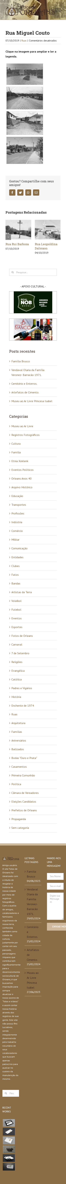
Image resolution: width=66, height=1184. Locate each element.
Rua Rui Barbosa (17, 244)
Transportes (18, 504)
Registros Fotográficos (25, 435)
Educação (17, 496)
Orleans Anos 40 (21, 478)
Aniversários (18, 740)
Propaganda (18, 819)
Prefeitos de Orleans (24, 810)
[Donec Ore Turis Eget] (8, 1123)
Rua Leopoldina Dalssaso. (46, 246)
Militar (15, 539)
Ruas (24, 40)
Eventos (16, 618)
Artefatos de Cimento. (25, 392)
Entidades (17, 557)
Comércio (17, 531)
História (16, 697)
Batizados (17, 749)
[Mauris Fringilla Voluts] (8, 1131)
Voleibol (16, 601)
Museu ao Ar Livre (22, 426)
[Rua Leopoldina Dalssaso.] (47, 229)
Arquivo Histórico (21, 487)
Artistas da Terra (21, 592)
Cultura (16, 443)
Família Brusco (20, 361)
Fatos (15, 574)
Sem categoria (20, 828)
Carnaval (16, 644)
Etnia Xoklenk (19, 461)
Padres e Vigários (21, 688)
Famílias (16, 732)
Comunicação (19, 548)
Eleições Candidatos (23, 801)
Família (16, 452)
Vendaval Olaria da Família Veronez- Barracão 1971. (32, 902)
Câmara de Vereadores (25, 793)
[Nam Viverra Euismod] (8, 1149)
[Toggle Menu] (57, 10)
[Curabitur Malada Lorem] (8, 1158)
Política (16, 784)
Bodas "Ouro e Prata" (24, 758)
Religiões (16, 662)
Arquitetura (18, 723)
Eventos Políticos (22, 470)
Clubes (15, 566)
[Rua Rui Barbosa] (18, 229)
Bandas (15, 583)
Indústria (16, 522)
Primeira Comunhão (23, 775)
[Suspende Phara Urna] (8, 1166)
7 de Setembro (20, 653)
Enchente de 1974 (22, 705)
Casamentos (19, 766)
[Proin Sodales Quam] (8, 1140)
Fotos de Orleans (22, 636)
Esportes (16, 627)
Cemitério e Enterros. (24, 383)
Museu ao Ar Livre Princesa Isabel (31, 401)
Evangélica (18, 670)
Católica (16, 679)
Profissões (17, 513)
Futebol (16, 609)
